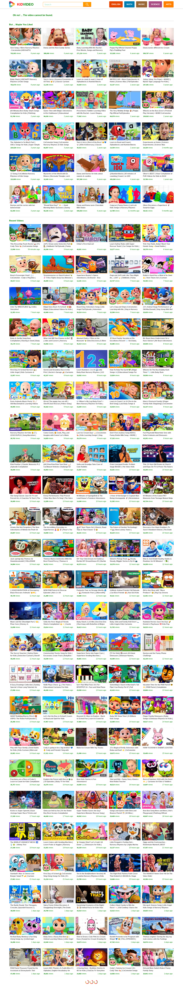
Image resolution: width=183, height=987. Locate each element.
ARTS (168, 4)
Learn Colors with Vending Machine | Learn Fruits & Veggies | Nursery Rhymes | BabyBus (58, 844)
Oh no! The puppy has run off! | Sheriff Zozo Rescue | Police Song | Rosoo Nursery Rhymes (57, 403)
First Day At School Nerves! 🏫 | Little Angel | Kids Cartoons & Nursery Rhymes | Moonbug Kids (23, 372)
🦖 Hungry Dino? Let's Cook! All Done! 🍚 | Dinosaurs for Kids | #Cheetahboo (90, 844)
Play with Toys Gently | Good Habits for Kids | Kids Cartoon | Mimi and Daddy (24, 750)
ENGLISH (116, 4)
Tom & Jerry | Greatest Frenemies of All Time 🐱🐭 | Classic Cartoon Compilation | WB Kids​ (58, 81)
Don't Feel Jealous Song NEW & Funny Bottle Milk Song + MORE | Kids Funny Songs (123, 435)
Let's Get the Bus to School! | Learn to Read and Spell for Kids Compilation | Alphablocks (57, 718)
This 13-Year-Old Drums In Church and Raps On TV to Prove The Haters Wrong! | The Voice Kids (158, 466)
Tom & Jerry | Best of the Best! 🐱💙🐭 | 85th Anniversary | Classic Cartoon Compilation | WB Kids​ (91, 144)
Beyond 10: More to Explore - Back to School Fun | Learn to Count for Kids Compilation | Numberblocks (91, 718)
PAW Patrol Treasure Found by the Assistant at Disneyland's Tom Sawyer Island (24, 970)
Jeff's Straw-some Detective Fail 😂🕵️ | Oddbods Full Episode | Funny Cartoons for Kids (57, 246)
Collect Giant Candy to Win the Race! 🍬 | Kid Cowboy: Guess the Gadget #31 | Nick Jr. (124, 907)
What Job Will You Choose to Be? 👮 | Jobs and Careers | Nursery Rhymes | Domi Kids (58, 340)
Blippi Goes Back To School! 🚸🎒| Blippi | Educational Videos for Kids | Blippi (58, 309)
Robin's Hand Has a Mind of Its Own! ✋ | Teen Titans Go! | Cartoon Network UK (157, 277)
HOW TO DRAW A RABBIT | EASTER (158, 748)
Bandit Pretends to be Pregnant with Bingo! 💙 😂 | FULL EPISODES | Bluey (124, 939)
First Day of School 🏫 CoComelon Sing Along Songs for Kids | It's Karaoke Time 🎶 (57, 876)
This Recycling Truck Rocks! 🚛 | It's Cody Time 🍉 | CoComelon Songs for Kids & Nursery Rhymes (25, 246)
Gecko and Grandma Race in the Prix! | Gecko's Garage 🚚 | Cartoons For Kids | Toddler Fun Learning (58, 372)
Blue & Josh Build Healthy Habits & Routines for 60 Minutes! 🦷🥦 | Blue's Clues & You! (157, 561)
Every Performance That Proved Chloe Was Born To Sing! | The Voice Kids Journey (58, 498)
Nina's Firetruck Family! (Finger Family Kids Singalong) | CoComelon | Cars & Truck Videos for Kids (157, 403)
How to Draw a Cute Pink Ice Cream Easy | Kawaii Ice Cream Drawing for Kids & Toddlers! (91, 939)
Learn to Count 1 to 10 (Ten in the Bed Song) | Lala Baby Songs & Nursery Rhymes (123, 403)
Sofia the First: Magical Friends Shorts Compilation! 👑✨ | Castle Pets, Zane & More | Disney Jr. (57, 624)
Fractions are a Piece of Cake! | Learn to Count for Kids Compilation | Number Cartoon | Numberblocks (24, 781)
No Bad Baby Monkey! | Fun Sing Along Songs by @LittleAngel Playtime (23, 939)
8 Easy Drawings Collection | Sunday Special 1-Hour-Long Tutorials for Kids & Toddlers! (25, 687)
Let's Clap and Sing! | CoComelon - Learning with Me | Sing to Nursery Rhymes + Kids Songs (124, 309)
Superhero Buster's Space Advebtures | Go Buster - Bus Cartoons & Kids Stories (89, 277)
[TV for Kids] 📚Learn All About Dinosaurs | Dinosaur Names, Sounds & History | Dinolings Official (124, 655)
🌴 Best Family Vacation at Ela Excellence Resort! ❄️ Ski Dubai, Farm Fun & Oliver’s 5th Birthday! (123, 340)
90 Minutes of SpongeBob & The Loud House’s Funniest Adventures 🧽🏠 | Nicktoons (91, 498)
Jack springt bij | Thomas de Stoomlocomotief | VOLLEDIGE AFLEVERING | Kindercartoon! (22, 561)
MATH (129, 4)
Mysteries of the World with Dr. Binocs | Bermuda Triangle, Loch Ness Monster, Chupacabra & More (57, 176)
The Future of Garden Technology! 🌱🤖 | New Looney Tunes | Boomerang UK (123, 529)
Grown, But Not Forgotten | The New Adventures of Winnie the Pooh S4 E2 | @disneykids (24, 529)
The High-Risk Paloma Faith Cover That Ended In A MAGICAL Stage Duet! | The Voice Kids (124, 876)
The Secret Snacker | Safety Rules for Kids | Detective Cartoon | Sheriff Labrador (25, 655)
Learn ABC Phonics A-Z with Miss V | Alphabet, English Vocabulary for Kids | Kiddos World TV (58, 970)
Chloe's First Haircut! (85, 244)
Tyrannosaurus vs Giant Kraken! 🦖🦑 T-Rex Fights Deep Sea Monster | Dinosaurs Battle (57, 277)
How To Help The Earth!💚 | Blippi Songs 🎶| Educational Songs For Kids (123, 372)
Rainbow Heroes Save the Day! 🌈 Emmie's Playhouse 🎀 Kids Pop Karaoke (157, 624)
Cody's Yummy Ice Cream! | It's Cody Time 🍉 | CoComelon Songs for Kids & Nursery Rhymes (124, 970)
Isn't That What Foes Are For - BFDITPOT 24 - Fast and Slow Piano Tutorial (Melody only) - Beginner (91, 687)
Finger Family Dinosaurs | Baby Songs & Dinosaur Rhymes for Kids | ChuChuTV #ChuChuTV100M (158, 718)
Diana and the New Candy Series (56, 48)
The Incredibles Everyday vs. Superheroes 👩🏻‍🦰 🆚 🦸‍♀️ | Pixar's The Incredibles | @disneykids (57, 529)
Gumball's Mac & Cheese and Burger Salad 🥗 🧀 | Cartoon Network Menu (22, 876)
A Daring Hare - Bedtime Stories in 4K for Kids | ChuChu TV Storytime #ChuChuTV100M (91, 970)
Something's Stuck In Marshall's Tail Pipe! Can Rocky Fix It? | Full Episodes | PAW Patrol (124, 687)
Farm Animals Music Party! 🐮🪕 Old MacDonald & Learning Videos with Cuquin (24, 403)
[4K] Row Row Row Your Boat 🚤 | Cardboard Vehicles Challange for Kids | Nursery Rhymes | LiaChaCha (58, 466)
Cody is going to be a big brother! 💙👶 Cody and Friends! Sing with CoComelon (58, 750)
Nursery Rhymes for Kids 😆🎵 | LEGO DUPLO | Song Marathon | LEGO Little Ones (23, 435)
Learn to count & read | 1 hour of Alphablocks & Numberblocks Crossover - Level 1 (90, 81)
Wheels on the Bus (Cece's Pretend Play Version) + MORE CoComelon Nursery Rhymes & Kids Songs (157, 113)
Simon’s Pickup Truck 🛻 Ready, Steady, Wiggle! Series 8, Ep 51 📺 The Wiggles (123, 561)
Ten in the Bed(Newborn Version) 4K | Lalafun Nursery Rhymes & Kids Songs (91, 876)
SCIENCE (155, 4)
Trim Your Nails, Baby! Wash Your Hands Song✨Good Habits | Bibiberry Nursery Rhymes (156, 246)
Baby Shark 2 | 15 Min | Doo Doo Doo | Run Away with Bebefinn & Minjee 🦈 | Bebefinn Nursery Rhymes (91, 624)
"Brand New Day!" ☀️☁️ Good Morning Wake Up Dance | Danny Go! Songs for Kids (56, 207)
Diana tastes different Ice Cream (156, 48)
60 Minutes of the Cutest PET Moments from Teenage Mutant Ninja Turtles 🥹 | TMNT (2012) (158, 498)
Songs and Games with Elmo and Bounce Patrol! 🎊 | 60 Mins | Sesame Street (123, 813)
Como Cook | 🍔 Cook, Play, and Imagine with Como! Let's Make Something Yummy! (56, 435)
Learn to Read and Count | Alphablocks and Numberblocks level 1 (123, 144)
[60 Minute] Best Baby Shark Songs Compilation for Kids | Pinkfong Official (24, 113)
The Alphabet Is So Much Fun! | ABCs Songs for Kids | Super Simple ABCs (25, 144)
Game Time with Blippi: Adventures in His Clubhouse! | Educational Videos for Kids (57, 113)
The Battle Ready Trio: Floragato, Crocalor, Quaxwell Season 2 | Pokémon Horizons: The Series (23, 907)
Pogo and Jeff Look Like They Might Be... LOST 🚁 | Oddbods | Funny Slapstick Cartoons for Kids (124, 277)
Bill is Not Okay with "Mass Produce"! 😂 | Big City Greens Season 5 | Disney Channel (155, 592)
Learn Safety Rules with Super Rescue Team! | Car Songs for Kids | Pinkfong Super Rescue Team (124, 246)
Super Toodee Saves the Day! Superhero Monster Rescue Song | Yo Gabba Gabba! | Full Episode (91, 813)
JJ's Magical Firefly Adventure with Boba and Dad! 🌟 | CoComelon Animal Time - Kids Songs (124, 750)
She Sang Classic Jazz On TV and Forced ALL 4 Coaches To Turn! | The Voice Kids (25, 498)
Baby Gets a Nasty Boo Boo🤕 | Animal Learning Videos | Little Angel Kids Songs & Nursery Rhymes (58, 939)
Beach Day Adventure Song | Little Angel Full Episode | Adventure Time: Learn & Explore (91, 309)
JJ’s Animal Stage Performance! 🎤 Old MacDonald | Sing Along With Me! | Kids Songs (158, 309)
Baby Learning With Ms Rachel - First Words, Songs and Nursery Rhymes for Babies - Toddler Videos (91, 50)
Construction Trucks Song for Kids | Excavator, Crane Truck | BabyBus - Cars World (57, 655)
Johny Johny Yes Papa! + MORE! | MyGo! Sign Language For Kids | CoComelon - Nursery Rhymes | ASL (158, 81)
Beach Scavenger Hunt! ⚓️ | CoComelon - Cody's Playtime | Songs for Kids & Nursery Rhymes (24, 277)
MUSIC (141, 4)
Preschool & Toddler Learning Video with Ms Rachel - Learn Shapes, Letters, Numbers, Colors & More (91, 113)
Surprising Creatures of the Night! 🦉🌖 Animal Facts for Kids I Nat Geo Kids (90, 907)
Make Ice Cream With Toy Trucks (90, 748)
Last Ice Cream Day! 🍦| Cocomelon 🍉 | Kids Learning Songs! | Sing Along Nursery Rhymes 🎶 (91, 435)
